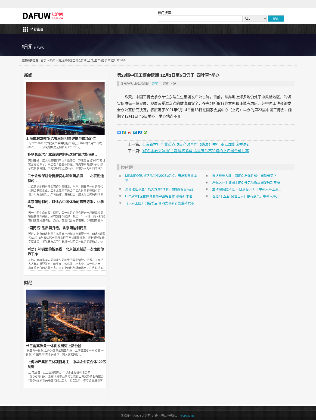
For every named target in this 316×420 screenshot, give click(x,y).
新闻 (52, 60)
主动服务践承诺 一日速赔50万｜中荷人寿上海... (246, 189)
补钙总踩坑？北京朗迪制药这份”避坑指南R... (62, 154)
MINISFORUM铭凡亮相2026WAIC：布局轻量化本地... (161, 178)
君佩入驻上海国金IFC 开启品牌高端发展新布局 (246, 182)
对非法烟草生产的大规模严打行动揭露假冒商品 (159, 189)
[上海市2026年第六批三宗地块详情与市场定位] (65, 134)
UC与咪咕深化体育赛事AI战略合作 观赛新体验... (160, 196)
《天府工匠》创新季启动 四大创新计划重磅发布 (159, 203)
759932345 (186, 415)
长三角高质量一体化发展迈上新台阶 (53, 346)
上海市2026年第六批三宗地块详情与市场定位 (61, 138)
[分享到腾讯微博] (135, 132)
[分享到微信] (146, 132)
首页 (43, 60)
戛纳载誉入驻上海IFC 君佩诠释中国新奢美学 (244, 175)
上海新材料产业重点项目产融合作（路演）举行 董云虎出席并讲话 (196, 144)
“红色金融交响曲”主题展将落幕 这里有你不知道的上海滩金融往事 (195, 151)
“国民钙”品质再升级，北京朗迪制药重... (59, 228)
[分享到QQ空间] (124, 132)
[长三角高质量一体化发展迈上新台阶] (65, 341)
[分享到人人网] (140, 132)
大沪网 (43, 16)
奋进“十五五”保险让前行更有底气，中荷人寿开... (247, 196)
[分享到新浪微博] (130, 132)
